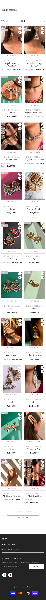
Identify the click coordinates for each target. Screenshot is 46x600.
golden (33, 216)
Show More (23, 517)
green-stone (13, 266)
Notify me (11, 56)
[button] (21, 21)
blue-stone (10, 266)
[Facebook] (4, 575)
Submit (36, 566)
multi (36, 216)
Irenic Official (11, 61)
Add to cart (34, 152)
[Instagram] (10, 575)
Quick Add (11, 152)
